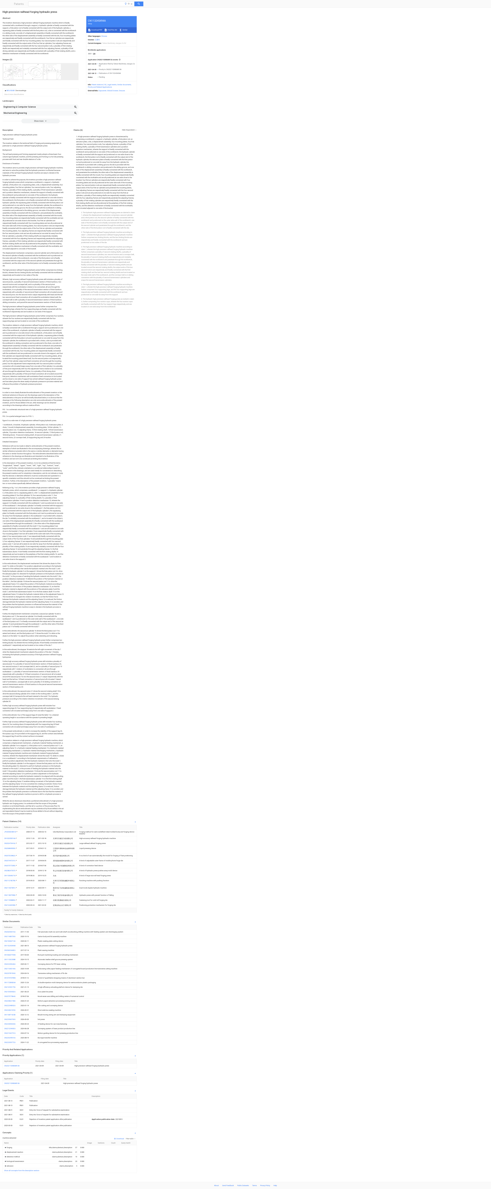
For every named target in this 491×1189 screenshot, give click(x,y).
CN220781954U (10, 973)
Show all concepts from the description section (21, 1170)
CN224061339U (10, 1010)
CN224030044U (10, 1024)
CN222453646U (10, 964)
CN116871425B (9, 1015)
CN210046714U (10, 941)
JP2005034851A (10, 832)
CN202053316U (10, 932)
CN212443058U (10, 905)
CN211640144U (10, 969)
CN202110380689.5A (12, 1066)
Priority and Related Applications (100, 87)
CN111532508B (9, 959)
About (216, 1185)
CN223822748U (10, 1001)
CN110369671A (10, 876)
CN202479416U (10, 843)
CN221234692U (10, 1029)
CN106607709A (10, 955)
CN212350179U (10, 987)
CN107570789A (10, 978)
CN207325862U (10, 856)
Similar (124, 30)
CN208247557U (10, 871)
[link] (15, 90)
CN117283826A (10, 982)
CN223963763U (10, 1019)
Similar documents (124, 85)
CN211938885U (10, 900)
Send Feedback (228, 1185)
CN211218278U (10, 881)
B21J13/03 (11, 90)
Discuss (122, 91)
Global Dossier (112, 91)
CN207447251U (10, 861)
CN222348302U (10, 1005)
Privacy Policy (265, 1185)
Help (275, 1185)
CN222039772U (10, 1042)
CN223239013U (10, 1038)
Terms (254, 1185)
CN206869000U (10, 848)
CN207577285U (10, 866)
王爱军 (97, 40)
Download (120, 1139)
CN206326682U (10, 950)
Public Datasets (243, 1185)
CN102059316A (10, 838)
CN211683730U (10, 936)
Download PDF (96, 30)
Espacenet (102, 91)
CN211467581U (10, 888)
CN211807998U (10, 895)
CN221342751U (10, 1033)
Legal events (111, 85)
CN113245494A (10, 946)
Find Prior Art (112, 30)
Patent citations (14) (99, 85)
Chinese (104, 36)
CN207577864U (10, 996)
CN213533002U (10, 992)
